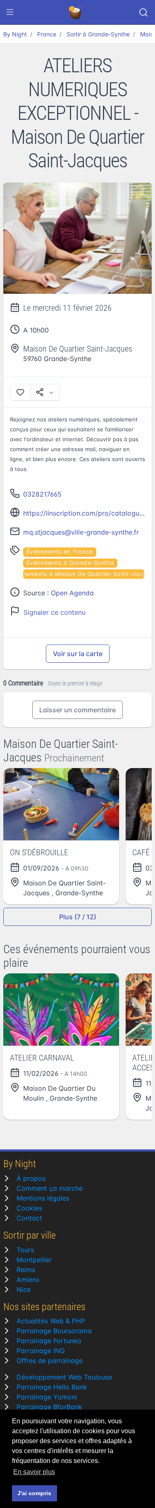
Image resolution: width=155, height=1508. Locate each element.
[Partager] (45, 392)
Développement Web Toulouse (64, 1377)
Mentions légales (43, 1198)
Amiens (28, 1279)
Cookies (29, 1208)
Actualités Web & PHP (51, 1321)
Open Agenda (72, 593)
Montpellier (34, 1260)
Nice (24, 1289)
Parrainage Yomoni (47, 1397)
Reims (26, 1269)
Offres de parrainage (50, 1360)
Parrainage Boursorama (54, 1331)
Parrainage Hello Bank (52, 1387)
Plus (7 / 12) (77, 917)
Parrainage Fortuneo (49, 1341)
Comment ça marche (50, 1188)
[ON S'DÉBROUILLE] (61, 804)
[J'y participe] (20, 392)
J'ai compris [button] (34, 1493)
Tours (25, 1250)
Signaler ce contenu (55, 612)
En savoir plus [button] (34, 1471)
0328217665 (42, 494)
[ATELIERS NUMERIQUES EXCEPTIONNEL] (77, 238)
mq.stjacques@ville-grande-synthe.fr (81, 532)
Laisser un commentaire (77, 710)
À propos (31, 1178)
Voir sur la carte (78, 653)
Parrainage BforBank (49, 1407)
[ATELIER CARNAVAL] (61, 1009)
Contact (29, 1218)
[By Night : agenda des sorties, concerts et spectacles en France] (76, 12)
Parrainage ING (41, 1350)
